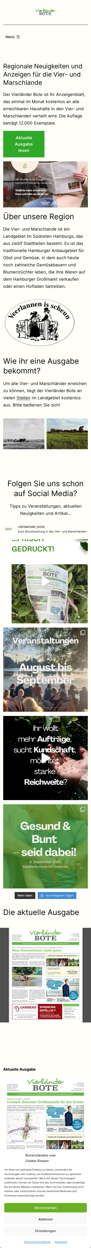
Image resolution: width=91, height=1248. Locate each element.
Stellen (23, 397)
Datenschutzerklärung (37, 1241)
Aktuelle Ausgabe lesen (24, 144)
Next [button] (83, 184)
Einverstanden (45, 1208)
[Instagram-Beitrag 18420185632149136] (45, 758)
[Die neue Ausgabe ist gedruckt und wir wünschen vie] (45, 581)
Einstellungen (45, 1231)
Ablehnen (45, 1219)
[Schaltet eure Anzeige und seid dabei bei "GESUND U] (45, 846)
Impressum (61, 1241)
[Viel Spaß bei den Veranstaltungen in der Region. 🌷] (45, 670)
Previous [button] (8, 184)
